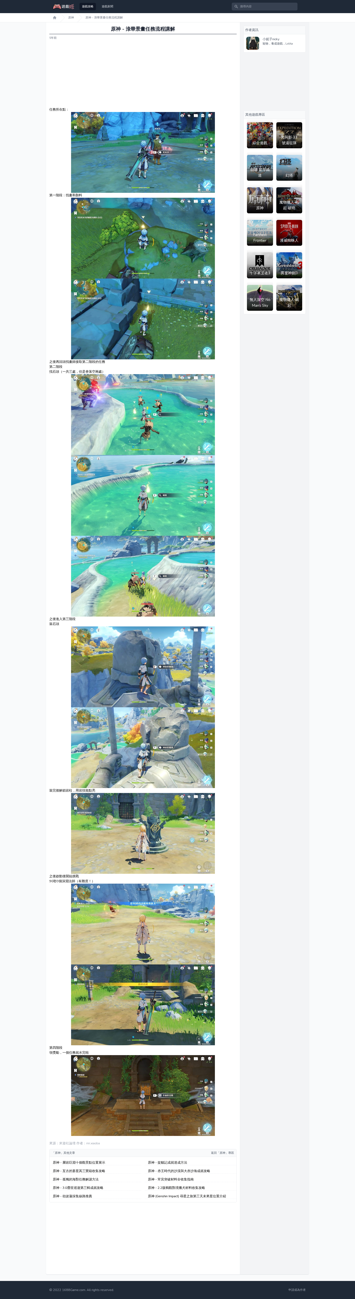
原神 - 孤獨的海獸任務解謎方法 (76, 1179)
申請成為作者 (297, 1290)
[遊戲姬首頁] (55, 18)
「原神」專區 (225, 1153)
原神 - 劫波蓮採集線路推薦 (72, 1196)
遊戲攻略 (87, 6)
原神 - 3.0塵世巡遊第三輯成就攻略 (78, 1188)
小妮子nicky (271, 39)
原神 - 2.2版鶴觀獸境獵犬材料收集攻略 (176, 1188)
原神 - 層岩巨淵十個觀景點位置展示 (79, 1162)
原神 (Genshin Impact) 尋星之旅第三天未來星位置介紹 (187, 1196)
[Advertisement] (143, 73)
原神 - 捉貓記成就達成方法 (167, 1162)
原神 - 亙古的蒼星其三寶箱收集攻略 (79, 1171)
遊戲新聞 (107, 6)
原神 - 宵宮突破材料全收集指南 (171, 1179)
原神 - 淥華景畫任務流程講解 (104, 17)
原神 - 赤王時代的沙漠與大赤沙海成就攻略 (179, 1171)
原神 (71, 17)
